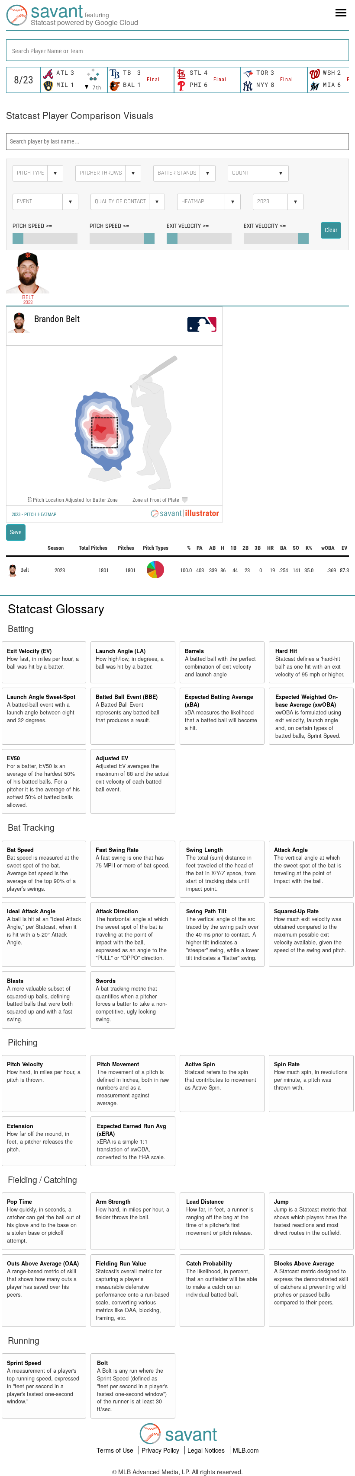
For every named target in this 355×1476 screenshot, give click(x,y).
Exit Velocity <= (265, 226)
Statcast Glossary (56, 608)
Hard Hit (286, 651)
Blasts (15, 981)
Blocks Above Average (304, 1263)
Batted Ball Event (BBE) (127, 697)
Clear (331, 229)
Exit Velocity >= (188, 226)
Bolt (102, 1363)
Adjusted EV (112, 758)
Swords (106, 981)
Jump (281, 1201)
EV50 (13, 758)
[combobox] (177, 50)
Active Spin (200, 1064)
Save (16, 532)
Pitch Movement (118, 1064)
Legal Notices (206, 1450)
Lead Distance (205, 1201)
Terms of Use (116, 1450)
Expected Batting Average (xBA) (219, 700)
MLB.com (246, 1450)
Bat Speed (20, 850)
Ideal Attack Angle (31, 911)
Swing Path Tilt (206, 911)
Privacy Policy (161, 1450)
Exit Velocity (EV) (29, 651)
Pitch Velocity (25, 1064)
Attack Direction (117, 911)
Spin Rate (287, 1064)
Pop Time (19, 1201)
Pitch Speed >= (32, 226)
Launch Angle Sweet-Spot (41, 697)
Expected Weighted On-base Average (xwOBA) (306, 700)
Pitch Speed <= (109, 226)
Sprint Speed (24, 1363)
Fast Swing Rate (117, 850)
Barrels (194, 651)
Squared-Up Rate (296, 911)
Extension (20, 1126)
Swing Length (204, 850)
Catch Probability (209, 1263)
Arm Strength (113, 1201)
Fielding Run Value (121, 1263)
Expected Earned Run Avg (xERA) (131, 1130)
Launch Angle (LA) (120, 651)
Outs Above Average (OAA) (43, 1263)
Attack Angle (291, 850)
